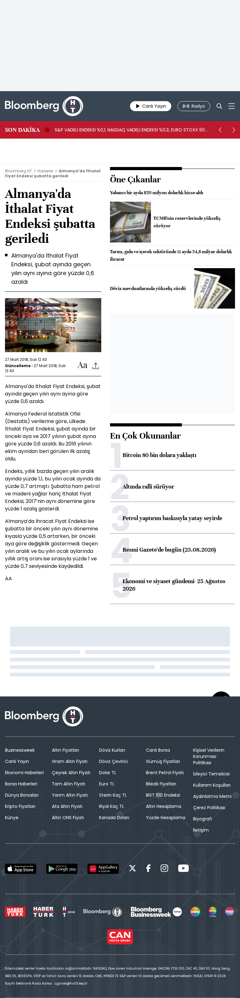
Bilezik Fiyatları (161, 784)
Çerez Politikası (209, 807)
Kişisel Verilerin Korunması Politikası (208, 756)
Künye (11, 817)
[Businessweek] (156, 911)
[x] (132, 869)
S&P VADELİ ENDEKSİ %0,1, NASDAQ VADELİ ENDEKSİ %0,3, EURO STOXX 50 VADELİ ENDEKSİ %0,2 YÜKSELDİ (130, 130)
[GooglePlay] (62, 869)
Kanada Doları (114, 817)
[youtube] (183, 869)
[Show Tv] (195, 911)
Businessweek (20, 750)
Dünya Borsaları (21, 795)
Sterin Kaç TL (113, 795)
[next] (234, 130)
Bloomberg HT (18, 171)
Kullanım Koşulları (212, 785)
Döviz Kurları (112, 750)
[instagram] (164, 869)
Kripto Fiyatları (20, 806)
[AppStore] (20, 869)
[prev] (220, 130)
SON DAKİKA (22, 130)
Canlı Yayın (17, 761)
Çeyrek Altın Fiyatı (71, 772)
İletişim (201, 830)
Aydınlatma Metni (212, 796)
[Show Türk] (213, 911)
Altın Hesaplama (163, 806)
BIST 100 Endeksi (163, 795)
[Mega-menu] (231, 106)
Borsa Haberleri (21, 784)
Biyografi (202, 819)
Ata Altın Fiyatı (67, 806)
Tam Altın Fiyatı (68, 784)
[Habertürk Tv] (43, 911)
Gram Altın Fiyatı (70, 761)
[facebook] (148, 869)
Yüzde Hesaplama (165, 817)
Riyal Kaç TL (111, 806)
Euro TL (106, 784)
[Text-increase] (83, 365)
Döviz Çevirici (113, 761)
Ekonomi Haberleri (24, 772)
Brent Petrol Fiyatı (165, 772)
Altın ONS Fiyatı (68, 817)
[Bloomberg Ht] (102, 911)
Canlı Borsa (158, 750)
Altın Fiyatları (65, 750)
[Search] (219, 106)
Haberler (45, 171)
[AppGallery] (103, 869)
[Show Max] (230, 911)
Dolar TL (107, 772)
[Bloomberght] (44, 106)
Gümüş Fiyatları (163, 761)
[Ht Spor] (68, 911)
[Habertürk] (15, 911)
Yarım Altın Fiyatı (70, 795)
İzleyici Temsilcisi (211, 774)
